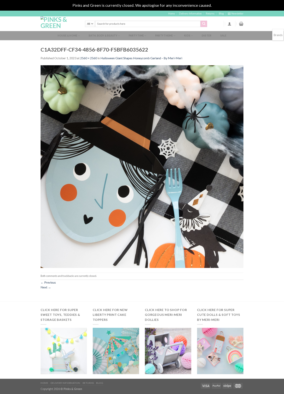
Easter (207, 35)
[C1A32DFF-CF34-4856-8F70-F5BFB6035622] (142, 166)
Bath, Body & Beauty (103, 35)
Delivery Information (190, 13)
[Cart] (241, 23)
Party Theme (164, 35)
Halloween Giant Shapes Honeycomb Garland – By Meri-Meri (141, 58)
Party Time (136, 35)
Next (46, 287)
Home (171, 13)
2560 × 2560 (88, 58)
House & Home (67, 35)
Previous (48, 282)
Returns (210, 13)
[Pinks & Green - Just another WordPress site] (60, 23)
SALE (223, 35)
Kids (187, 35)
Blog (221, 13)
